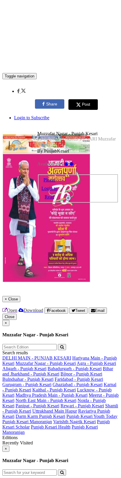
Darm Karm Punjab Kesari (40, 416)
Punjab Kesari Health (50, 426)
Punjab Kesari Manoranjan (27, 421)
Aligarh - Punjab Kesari (24, 368)
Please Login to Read (49, 188)
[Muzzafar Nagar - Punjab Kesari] (60, 64)
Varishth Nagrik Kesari (74, 421)
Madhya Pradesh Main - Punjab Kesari (52, 395)
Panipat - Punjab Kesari (37, 405)
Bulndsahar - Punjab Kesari (27, 379)
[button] (21, 91)
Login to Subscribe (31, 117)
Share (51, 104)
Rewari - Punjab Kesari (82, 405)
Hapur (71, 411)
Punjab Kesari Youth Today (91, 416)
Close (9, 317)
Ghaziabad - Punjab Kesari (77, 384)
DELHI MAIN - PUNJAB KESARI (36, 357)
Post (86, 104)
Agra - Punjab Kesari (96, 363)
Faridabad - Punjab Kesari (79, 379)
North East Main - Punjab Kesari (46, 400)
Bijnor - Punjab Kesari (81, 373)
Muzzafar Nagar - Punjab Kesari (46, 363)
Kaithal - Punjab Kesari (54, 389)
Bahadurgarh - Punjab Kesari (75, 368)
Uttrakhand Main (48, 411)
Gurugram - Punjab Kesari (26, 384)
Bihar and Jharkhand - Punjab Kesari (57, 371)
